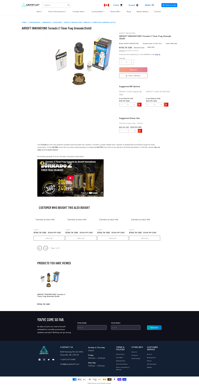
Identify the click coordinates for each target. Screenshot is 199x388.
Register (149, 367)
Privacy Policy (120, 354)
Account (149, 354)
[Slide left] (39, 248)
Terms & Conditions (121, 364)
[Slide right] (45, 248)
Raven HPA (115, 12)
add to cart (49, 238)
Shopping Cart (151, 357)
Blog (129, 12)
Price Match (119, 357)
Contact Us (135, 355)
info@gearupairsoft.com (69, 364)
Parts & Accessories (56, 12)
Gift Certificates (151, 364)
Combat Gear (78, 12)
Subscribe (154, 327)
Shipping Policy (120, 361)
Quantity (122, 58)
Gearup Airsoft (96, 383)
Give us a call (170, 5)
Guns (39, 12)
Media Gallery (142, 12)
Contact (157, 12)
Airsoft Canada (136, 358)
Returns (149, 361)
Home (24, 22)
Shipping (122, 50)
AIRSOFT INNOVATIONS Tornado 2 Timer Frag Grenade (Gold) (51, 295)
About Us (134, 352)
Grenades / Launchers (52, 22)
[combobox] (56, 5)
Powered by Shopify (106, 383)
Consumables (97, 12)
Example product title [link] (45, 219)
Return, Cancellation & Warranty (122, 368)
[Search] (68, 5)
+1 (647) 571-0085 (67, 359)
